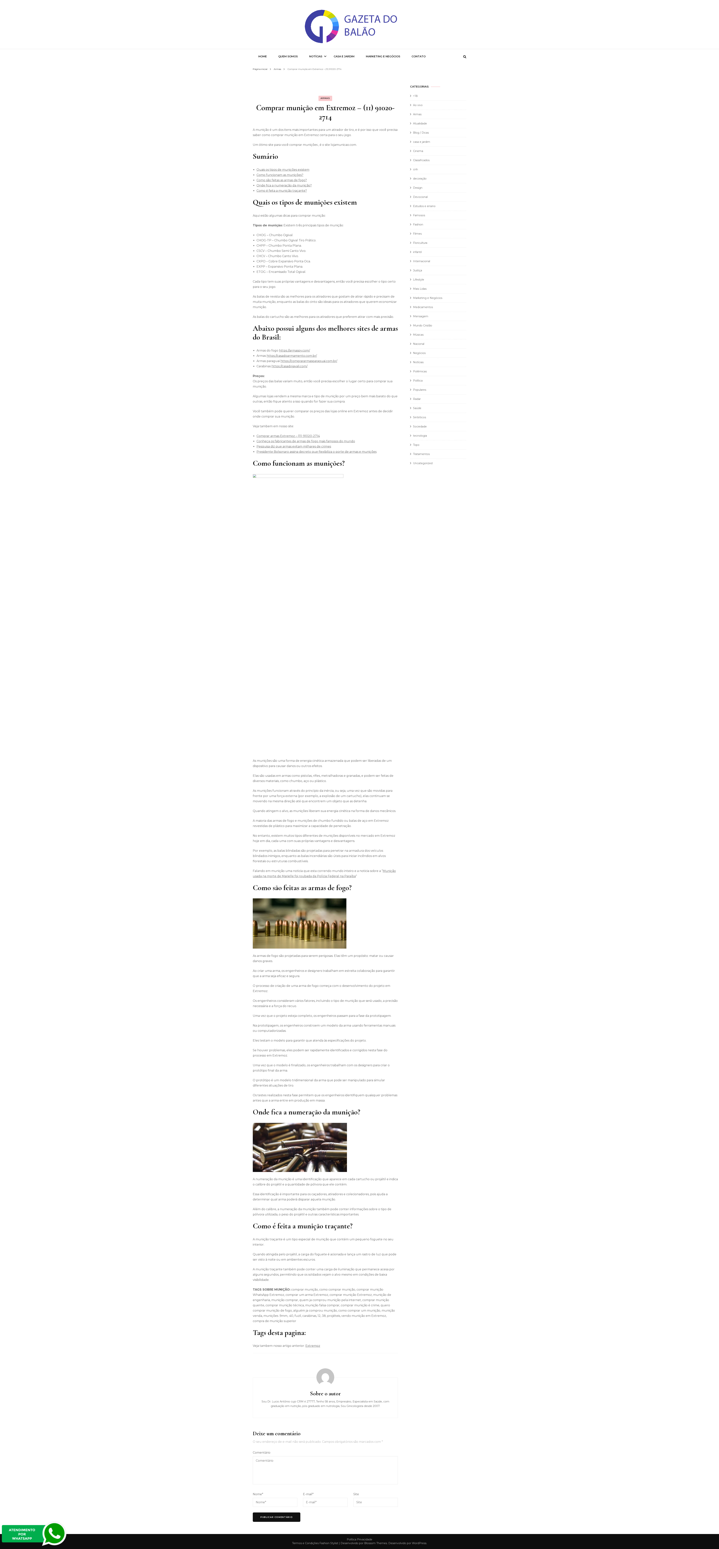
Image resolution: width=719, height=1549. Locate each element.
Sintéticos (419, 417)
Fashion (418, 224)
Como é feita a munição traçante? (282, 190)
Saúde (417, 408)
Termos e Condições (305, 1543)
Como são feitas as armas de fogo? (282, 180)
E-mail (308, 1494)
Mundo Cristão (422, 325)
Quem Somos (288, 56)
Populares (419, 389)
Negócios (419, 353)
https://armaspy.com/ (294, 350)
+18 (415, 96)
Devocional (420, 197)
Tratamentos (421, 454)
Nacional (418, 344)
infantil (417, 252)
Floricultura (420, 243)
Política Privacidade (359, 1539)
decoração (420, 178)
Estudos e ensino (424, 206)
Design (417, 187)
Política (418, 380)
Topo (416, 445)
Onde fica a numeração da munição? (284, 185)
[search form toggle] (464, 56)
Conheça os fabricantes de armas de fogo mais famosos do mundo (306, 441)
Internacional (421, 261)
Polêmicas (420, 371)
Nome (258, 1494)
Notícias (315, 56)
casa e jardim (421, 142)
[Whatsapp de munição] (34, 1546)
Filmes (417, 233)
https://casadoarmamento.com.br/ (292, 356)
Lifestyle (418, 279)
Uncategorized (423, 463)
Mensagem (420, 316)
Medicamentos (423, 307)
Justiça (417, 270)
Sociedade (420, 426)
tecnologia (420, 435)
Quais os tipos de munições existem (283, 169)
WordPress (419, 1543)
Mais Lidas (420, 288)
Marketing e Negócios (383, 56)
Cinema (418, 151)
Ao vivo (418, 105)
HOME (262, 56)
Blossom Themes (375, 1543)
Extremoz (312, 1346)
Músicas (418, 334)
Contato (419, 56)
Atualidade (420, 123)
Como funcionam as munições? (280, 175)
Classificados (421, 160)
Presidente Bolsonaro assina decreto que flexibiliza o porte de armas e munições (317, 451)
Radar (417, 399)
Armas (325, 98)
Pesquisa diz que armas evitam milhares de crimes (294, 446)
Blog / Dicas (421, 132)
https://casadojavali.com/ (289, 366)
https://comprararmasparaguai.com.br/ (308, 361)
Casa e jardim (344, 56)
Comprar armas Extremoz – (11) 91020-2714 (288, 436)
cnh (415, 169)
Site (356, 1494)
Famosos (419, 215)
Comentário (261, 1452)
